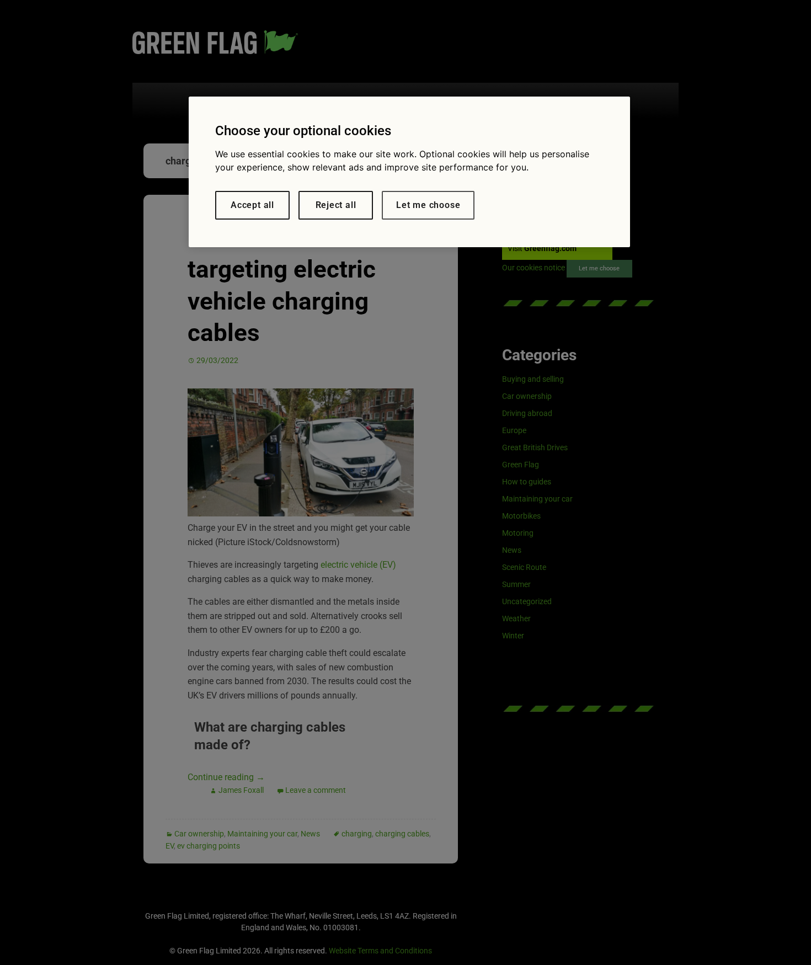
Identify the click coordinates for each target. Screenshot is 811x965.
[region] (409, 172)
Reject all (336, 205)
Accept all (252, 205)
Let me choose (428, 205)
